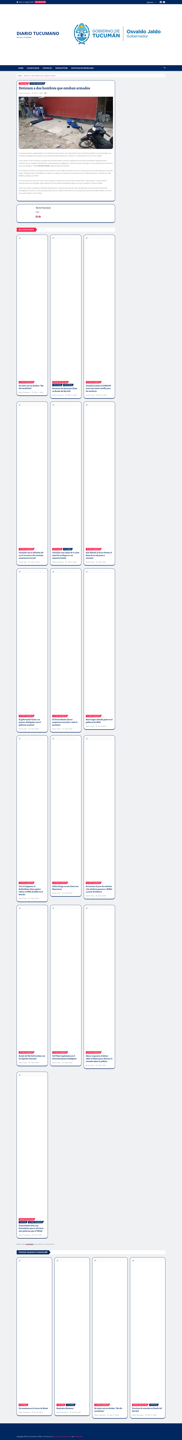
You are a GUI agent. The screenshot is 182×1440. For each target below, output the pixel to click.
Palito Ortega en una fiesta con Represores (65, 888)
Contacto (47, 68)
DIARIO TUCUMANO (38, 33)
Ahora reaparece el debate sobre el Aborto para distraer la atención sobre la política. (99, 1058)
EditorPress (67, 1436)
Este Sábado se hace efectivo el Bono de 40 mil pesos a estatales (99, 555)
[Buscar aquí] (164, 68)
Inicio (20, 76)
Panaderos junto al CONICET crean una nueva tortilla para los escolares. (98, 388)
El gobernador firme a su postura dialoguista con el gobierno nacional (30, 722)
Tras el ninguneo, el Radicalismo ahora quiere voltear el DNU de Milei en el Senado (31, 890)
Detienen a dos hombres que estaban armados (40, 76)
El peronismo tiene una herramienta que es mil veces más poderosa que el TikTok (31, 1228)
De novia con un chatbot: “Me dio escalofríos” (31, 387)
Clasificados (33, 68)
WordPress (57, 1436)
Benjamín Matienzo (64, 1408)
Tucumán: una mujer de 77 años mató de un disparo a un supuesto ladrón (65, 555)
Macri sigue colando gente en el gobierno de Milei (99, 721)
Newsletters (61, 68)
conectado (29, 1244)
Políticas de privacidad (82, 68)
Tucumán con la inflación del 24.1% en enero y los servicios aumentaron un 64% (31, 555)
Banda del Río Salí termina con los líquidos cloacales (32, 1057)
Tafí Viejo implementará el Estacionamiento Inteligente (64, 1057)
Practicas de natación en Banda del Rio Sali (147, 1409)
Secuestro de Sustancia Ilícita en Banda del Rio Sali (64, 390)
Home (21, 68)
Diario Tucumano (24, 93)
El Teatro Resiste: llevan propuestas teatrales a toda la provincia (65, 722)
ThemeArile (79, 1436)
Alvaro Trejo (90, 395)
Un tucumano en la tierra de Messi (33, 1408)
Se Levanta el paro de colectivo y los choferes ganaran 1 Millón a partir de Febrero (99, 889)
